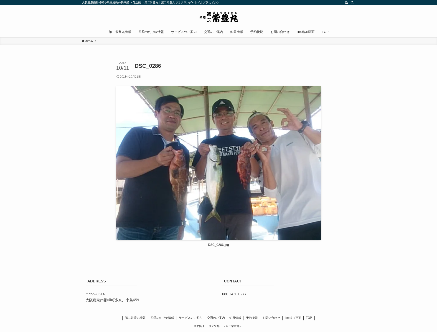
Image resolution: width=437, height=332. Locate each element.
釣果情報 (235, 317)
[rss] (346, 2)
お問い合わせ (271, 317)
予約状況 (252, 317)
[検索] (352, 2)
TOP (309, 317)
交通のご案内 (216, 317)
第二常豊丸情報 (135, 317)
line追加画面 (293, 317)
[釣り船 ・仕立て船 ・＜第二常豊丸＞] (218, 16)
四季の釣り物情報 (162, 317)
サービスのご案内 (190, 317)
